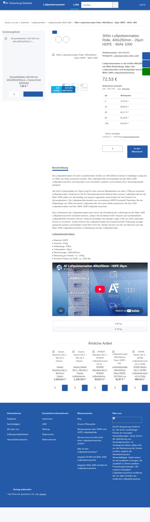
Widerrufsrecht (49, 439)
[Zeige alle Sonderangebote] (44, 32)
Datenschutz (48, 434)
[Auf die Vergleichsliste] (58, 39)
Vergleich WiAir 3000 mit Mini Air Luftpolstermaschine (92, 466)
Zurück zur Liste (11, 22)
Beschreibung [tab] (60, 167)
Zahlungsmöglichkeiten (17, 434)
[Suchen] (115, 5)
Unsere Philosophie (86, 424)
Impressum (47, 419)
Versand (125, 89)
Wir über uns (13, 429)
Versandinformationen (17, 439)
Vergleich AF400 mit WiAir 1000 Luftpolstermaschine (91, 458)
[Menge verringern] (106, 149)
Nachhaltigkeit (13, 424)
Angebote (11, 419)
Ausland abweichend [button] (130, 137)
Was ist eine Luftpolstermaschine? (87, 450)
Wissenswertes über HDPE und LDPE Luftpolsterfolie (91, 430)
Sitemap (46, 429)
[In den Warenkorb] (54, 32)
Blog (79, 419)
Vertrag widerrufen (22, 489)
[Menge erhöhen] (119, 149)
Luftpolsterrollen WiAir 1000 (126, 56)
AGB (44, 424)
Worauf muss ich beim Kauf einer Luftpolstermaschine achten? (90, 440)
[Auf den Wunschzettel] (66, 39)
